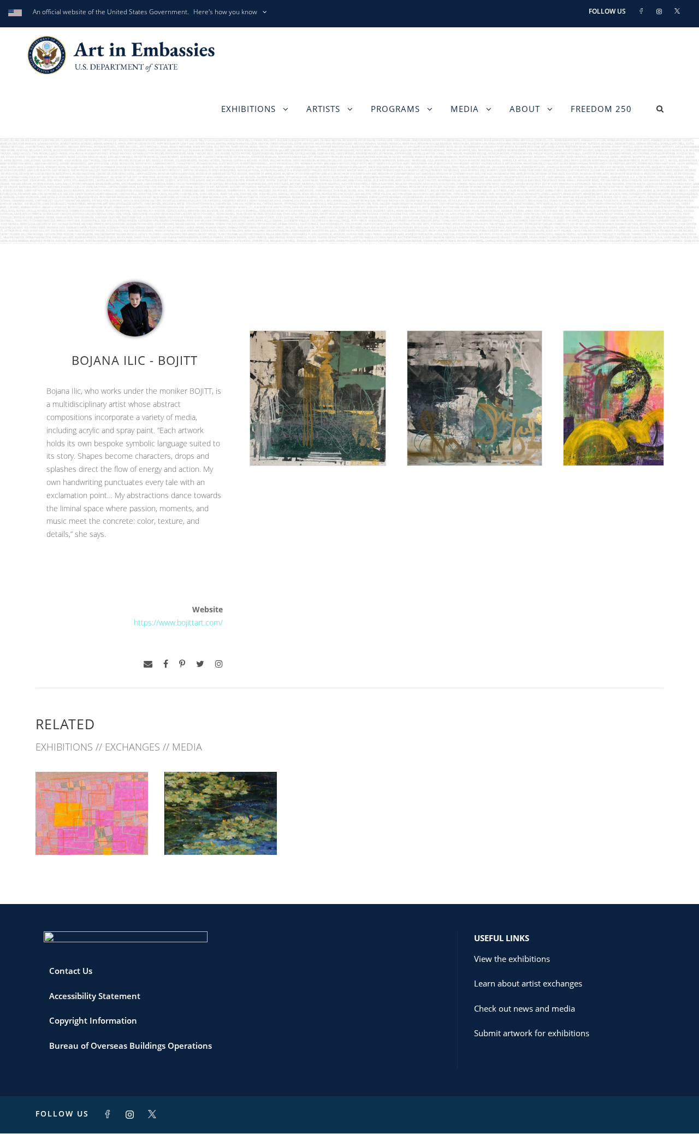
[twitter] (200, 664)
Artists (323, 108)
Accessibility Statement (94, 995)
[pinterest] (182, 664)
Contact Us (70, 970)
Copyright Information (93, 1020)
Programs (395, 108)
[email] (148, 664)
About (525, 108)
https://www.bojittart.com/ (178, 622)
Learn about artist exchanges (528, 983)
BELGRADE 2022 (220, 830)
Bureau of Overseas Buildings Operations (130, 1045)
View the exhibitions (512, 958)
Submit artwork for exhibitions (531, 1032)
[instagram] (219, 664)
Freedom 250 (601, 108)
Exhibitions (248, 108)
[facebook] (165, 664)
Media (465, 108)
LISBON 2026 (92, 830)
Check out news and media (524, 1008)
